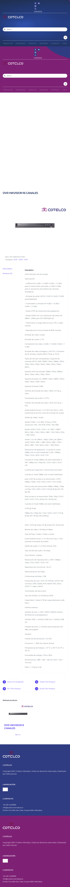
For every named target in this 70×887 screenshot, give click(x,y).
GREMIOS (38, 12)
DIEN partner (11, 774)
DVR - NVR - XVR (21, 260)
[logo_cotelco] (13, 16)
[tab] (11, 268)
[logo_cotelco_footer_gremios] (11, 823)
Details (19, 734)
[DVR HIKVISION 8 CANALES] (18, 713)
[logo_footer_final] (11, 752)
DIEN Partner (11, 845)
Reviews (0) (7, 273)
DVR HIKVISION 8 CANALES (14, 727)
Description (7, 269)
